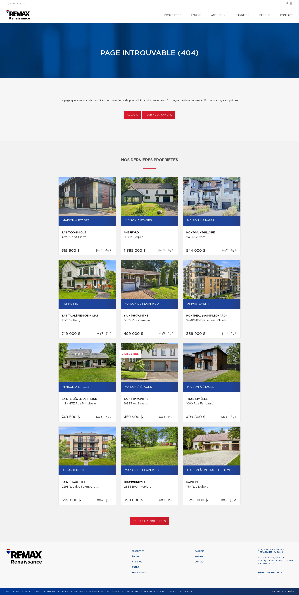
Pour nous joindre (158, 115)
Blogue (264, 15)
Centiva (290, 591)
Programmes (139, 572)
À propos (137, 562)
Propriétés (172, 15)
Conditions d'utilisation (153, 592)
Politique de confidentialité (126, 592)
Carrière (242, 15)
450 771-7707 (269, 564)
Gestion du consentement (179, 592)
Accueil (132, 115)
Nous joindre (18, 4)
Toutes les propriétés (149, 521)
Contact (286, 15)
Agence (216, 15)
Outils (135, 567)
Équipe (196, 15)
